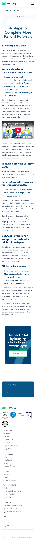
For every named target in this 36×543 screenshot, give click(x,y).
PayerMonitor (8, 440)
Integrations (7, 449)
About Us (6, 474)
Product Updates (9, 466)
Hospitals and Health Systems (13, 491)
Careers (6, 477)
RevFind (6, 437)
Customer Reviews (9, 480)
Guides (5, 463)
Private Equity (8, 497)
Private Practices (9, 494)
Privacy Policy (8, 520)
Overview (6, 434)
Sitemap (18, 533)
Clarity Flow (7, 443)
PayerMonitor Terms (10, 526)
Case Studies (7, 460)
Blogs (5, 457)
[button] (32, 3)
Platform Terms (8, 523)
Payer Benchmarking (10, 446)
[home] (9, 3)
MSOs (5, 488)
